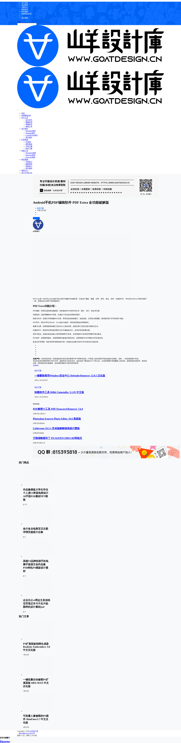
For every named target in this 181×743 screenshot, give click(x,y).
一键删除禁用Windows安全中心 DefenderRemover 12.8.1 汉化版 (70, 375)
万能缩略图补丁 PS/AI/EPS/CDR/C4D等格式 (57, 438)
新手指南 (24, 11)
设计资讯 (24, 3)
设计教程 (24, 18)
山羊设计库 (33, 731)
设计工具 (24, 118)
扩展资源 (24, 140)
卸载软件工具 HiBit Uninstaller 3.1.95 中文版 (59, 392)
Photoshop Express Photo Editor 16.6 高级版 (57, 418)
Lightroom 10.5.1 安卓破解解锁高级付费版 (56, 428)
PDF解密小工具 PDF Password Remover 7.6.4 (58, 409)
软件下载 (40, 208)
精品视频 (24, 159)
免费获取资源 (26, 14)
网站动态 (24, 9)
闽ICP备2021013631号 (27, 733)
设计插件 (24, 129)
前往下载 (36, 218)
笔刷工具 (24, 151)
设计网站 (24, 5)
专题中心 (24, 7)
